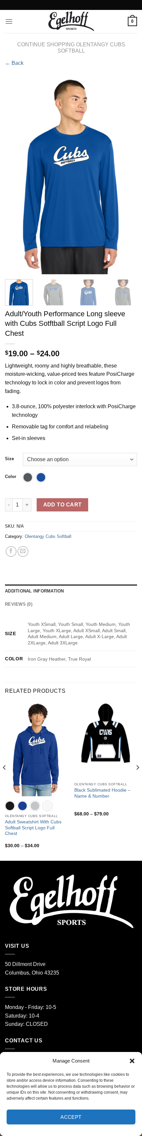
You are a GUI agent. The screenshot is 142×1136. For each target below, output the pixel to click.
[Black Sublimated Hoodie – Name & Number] (105, 733)
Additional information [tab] (34, 591)
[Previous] (16, 175)
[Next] (126, 175)
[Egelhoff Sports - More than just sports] (71, 21)
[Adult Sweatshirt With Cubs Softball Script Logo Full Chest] (36, 749)
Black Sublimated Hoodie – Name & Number (102, 793)
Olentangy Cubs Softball (48, 536)
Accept (71, 1117)
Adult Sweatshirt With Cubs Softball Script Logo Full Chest (33, 827)
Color (10, 476)
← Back (14, 63)
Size (9, 459)
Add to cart (62, 504)
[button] (132, 1061)
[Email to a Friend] (23, 551)
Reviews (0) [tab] (18, 604)
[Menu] (9, 21)
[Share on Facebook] (11, 551)
